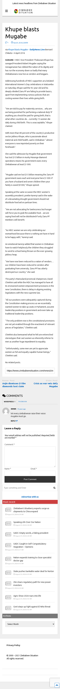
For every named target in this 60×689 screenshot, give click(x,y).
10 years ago (21, 409)
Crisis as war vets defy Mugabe (46, 385)
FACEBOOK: (22, 401)
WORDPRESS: (9, 401)
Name (8, 469)
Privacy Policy (13, 645)
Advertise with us (30, 497)
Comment (10, 444)
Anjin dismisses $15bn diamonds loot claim (14, 385)
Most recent (9, 502)
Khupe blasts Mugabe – (26, 49)
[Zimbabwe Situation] (23, 14)
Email (34, 469)
